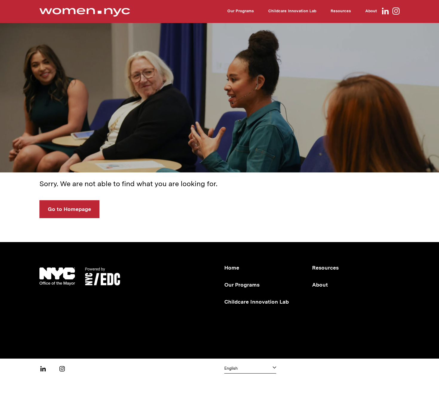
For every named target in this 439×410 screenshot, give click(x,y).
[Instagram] (396, 11)
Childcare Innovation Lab (292, 10)
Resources (341, 10)
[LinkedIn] (385, 11)
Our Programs (240, 10)
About (371, 10)
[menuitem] (240, 12)
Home (231, 267)
